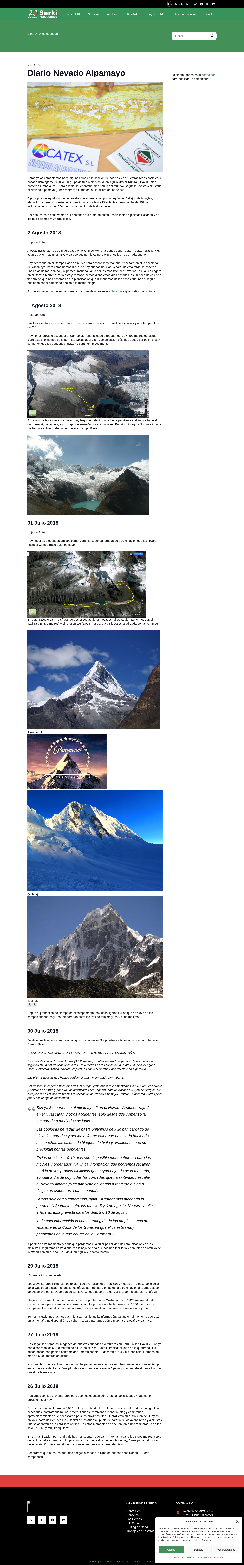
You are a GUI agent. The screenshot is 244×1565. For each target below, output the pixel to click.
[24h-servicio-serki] (170, 4)
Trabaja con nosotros (140, 1531)
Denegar (198, 1549)
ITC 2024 (132, 1523)
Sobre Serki (134, 1511)
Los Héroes (134, 1519)
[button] (237, 1521)
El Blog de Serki (137, 1527)
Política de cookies (182, 1557)
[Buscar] (212, 36)
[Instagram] (208, 4)
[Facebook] (202, 4)
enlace (113, 291)
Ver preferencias (226, 1549)
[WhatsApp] (196, 4)
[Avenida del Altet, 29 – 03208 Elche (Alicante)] (179, 1513)
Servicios (132, 1515)
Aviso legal (219, 1557)
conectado (209, 75)
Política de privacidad (202, 1557)
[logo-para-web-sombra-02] (42, 14)
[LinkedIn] (214, 4)
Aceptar (171, 1549)
